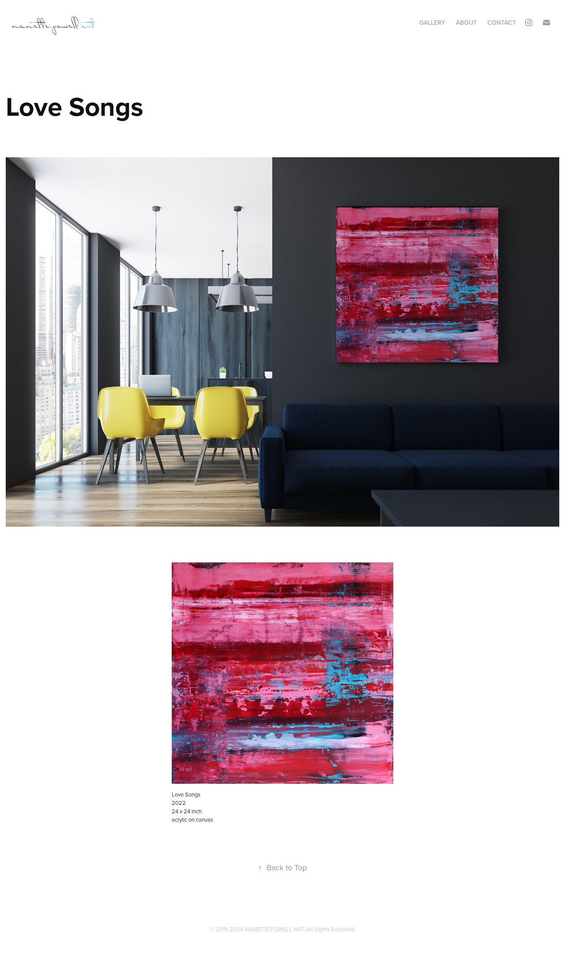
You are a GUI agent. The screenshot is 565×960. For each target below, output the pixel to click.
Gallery (432, 22)
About (466, 22)
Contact (501, 22)
